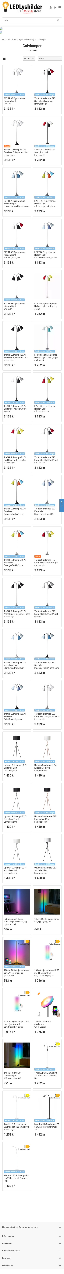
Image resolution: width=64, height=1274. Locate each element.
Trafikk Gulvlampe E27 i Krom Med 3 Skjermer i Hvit (47, 716)
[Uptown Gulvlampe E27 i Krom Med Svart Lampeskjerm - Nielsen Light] (17, 799)
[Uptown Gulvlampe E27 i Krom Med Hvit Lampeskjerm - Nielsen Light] (17, 850)
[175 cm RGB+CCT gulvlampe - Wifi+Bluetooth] (47, 1004)
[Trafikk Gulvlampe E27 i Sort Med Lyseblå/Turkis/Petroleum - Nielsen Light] (47, 645)
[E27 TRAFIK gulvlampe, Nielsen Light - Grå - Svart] (17, 286)
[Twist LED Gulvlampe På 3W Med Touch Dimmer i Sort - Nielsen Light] (47, 1055)
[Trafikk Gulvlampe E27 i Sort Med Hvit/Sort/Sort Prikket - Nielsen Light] (17, 389)
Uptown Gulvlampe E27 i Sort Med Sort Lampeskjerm (15, 769)
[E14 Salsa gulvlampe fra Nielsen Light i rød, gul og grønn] (47, 286)
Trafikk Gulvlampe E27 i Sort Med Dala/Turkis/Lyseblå (15, 718)
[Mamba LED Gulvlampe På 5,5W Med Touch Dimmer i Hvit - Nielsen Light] (17, 1158)
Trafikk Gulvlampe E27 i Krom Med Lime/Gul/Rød (46, 562)
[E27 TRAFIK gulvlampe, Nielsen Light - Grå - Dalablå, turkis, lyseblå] (47, 235)
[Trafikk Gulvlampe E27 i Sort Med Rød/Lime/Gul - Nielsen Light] (17, 440)
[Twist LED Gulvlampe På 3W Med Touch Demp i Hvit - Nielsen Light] (17, 1107)
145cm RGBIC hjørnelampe (47, 920)
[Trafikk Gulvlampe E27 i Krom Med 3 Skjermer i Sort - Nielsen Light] (17, 594)
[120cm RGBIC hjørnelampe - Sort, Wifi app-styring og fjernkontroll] (17, 953)
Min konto (6, 1243)
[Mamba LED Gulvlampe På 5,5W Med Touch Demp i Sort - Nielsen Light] (47, 1107)
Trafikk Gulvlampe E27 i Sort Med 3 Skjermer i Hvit (16, 152)
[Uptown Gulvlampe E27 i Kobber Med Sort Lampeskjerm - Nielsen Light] (47, 799)
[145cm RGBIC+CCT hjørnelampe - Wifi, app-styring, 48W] (17, 1055)
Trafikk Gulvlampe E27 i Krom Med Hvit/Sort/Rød (46, 460)
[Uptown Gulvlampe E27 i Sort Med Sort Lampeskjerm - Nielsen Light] (17, 748)
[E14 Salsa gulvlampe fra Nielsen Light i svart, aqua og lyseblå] (47, 337)
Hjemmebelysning (26, 40)
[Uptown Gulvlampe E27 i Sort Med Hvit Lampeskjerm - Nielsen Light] (47, 850)
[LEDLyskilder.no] (22, 7)
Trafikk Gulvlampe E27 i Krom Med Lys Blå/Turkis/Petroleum (15, 666)
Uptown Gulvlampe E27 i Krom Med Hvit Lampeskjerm (15, 872)
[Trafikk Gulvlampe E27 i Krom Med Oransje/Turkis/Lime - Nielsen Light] (17, 543)
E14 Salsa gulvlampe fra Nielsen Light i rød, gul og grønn (45, 306)
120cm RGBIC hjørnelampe (16, 973)
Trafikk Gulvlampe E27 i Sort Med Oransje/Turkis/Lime (15, 513)
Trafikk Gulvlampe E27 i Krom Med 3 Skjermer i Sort (17, 614)
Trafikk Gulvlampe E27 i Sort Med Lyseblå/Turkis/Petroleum (46, 666)
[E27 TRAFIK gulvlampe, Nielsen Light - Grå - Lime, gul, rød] (47, 389)
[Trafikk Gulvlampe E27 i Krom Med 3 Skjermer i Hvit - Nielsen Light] (47, 696)
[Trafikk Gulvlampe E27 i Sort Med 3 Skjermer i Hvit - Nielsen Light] (17, 132)
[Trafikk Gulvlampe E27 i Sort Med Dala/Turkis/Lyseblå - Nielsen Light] (17, 696)
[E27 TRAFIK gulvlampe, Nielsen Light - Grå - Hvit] (17, 81)
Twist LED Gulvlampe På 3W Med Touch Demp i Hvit (16, 1127)
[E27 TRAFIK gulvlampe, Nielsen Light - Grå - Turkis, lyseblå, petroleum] (17, 183)
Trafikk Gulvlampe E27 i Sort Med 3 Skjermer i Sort (16, 357)
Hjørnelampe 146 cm (15, 921)
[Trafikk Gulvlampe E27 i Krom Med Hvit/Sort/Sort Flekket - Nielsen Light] (47, 594)
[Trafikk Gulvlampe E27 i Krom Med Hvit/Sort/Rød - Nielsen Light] (47, 440)
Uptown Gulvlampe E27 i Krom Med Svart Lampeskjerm (15, 820)
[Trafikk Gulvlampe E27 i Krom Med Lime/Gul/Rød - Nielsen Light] (47, 543)
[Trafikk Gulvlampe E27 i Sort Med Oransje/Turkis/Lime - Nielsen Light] (17, 491)
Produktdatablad (24, 944)
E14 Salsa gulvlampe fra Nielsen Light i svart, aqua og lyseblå (46, 357)
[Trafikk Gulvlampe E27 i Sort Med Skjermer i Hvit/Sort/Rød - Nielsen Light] (47, 81)
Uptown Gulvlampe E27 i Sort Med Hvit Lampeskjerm (45, 872)
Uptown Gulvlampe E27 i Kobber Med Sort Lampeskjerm (45, 820)
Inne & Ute (12, 40)
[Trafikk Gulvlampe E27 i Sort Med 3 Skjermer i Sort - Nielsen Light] (17, 337)
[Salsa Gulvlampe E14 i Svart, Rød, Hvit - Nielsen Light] (47, 132)
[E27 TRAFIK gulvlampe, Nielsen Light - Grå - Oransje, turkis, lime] (47, 183)
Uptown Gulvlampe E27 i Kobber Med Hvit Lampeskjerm (45, 769)
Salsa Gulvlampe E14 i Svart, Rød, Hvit (44, 152)
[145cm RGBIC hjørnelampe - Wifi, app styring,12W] (47, 902)
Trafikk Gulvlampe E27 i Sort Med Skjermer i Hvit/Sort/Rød (45, 102)
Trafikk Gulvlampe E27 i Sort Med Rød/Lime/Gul (15, 460)
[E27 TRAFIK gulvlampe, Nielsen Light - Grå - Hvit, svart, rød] (17, 235)
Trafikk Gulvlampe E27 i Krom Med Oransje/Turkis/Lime (15, 564)
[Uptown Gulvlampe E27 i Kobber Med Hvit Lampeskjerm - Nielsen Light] (47, 748)
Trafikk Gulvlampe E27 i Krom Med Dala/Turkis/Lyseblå (45, 513)
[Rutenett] (4, 59)
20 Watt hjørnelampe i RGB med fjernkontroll (46, 974)
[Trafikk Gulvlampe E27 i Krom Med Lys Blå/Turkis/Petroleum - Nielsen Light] (17, 645)
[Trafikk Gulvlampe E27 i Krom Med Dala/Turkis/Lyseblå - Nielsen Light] (47, 491)
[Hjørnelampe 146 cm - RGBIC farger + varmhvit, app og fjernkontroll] (17, 902)
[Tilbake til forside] (3, 40)
